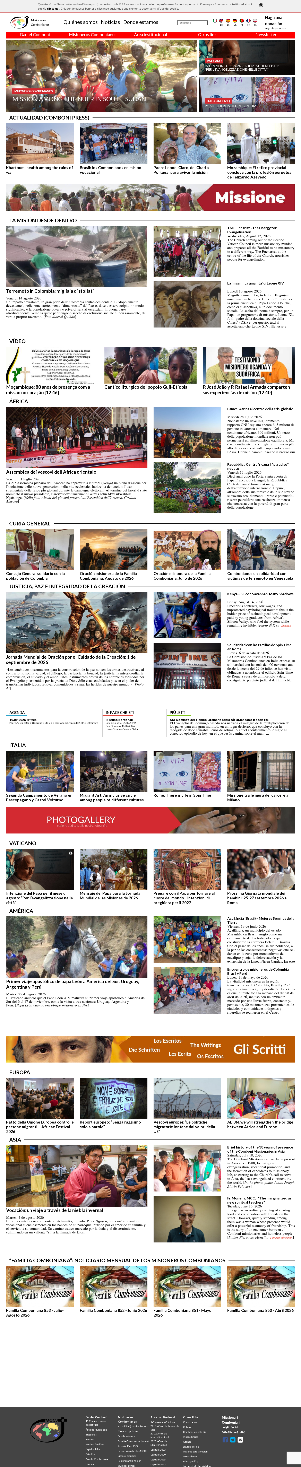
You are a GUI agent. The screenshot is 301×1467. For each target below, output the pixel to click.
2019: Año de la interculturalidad (159, 1435)
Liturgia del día (191, 1446)
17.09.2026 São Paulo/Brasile (30, 720)
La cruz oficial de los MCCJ (132, 1450)
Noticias (110, 22)
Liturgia (90, 1464)
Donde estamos (140, 22)
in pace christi (120, 712)
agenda (17, 712)
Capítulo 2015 (158, 1459)
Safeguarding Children (162, 1422)
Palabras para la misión (195, 1451)
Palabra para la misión (129, 1460)
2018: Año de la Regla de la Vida (164, 1427)
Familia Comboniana (97, 1459)
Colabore (188, 1427)
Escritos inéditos (95, 1444)
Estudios (90, 1454)
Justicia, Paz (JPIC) (128, 1446)
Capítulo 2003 (158, 1449)
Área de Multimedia (96, 1429)
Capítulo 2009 (158, 1454)
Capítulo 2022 (158, 1464)
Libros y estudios (127, 1455)
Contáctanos (190, 1422)
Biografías (91, 1434)
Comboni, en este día (194, 1431)
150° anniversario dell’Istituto (95, 1423)
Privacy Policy (190, 1461)
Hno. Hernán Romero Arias (125, 720)
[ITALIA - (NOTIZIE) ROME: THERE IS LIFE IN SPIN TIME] (247, 94)
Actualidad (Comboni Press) (133, 1426)
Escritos (90, 1439)
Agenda (187, 1441)
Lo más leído (190, 1456)
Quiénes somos (80, 22)
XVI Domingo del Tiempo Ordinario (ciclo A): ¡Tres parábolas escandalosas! (225, 720)
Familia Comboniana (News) (133, 1441)
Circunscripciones (128, 1431)
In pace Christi (190, 1436)
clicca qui (53, 8)
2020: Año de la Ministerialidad (158, 1443)
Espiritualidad (93, 1449)
